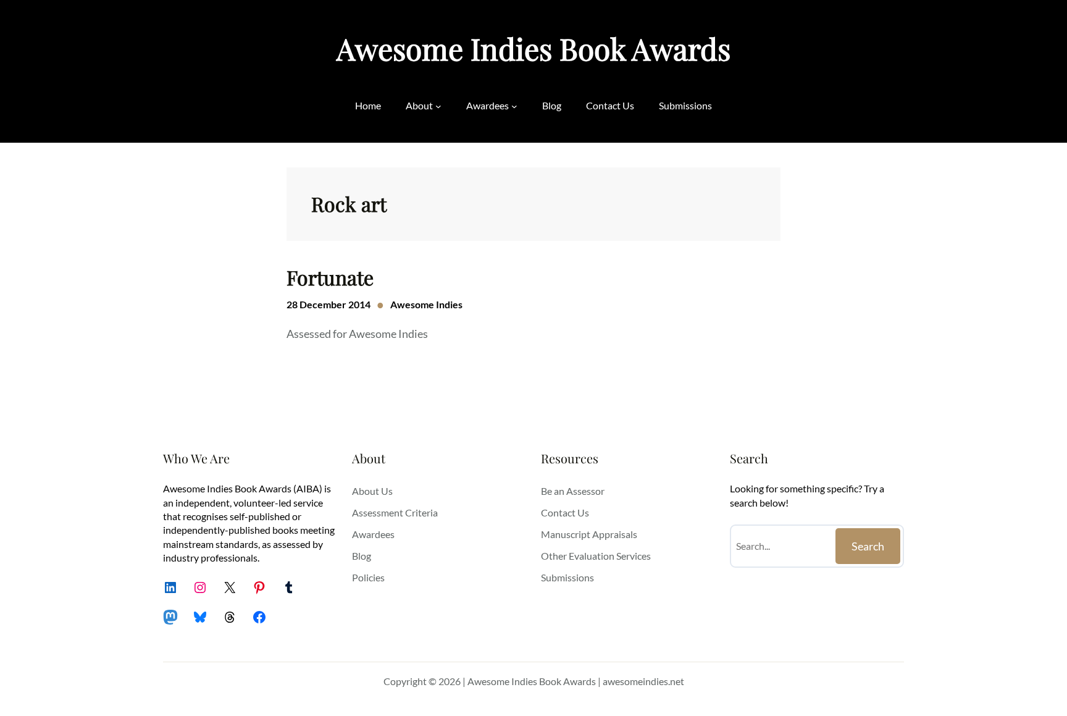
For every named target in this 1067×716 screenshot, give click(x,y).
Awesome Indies (426, 304)
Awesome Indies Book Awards (533, 48)
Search (868, 546)
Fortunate (330, 277)
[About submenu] (438, 106)
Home (368, 105)
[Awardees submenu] (514, 106)
